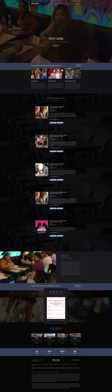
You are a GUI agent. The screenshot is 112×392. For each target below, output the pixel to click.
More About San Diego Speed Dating (69, 275)
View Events (78, 285)
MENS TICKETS (60, 122)
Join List (78, 65)
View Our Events (56, 45)
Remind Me (51, 125)
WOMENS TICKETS (53, 122)
